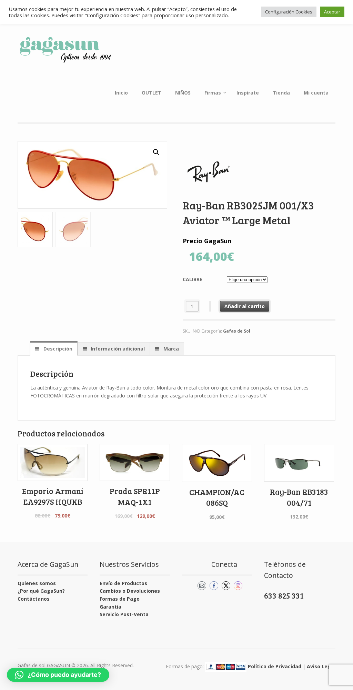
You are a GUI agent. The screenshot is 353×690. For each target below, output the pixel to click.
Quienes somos (37, 583)
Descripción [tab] (57, 348)
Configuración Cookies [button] (288, 12)
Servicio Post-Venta (124, 614)
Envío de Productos (123, 583)
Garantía (110, 606)
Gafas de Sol (236, 331)
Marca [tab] (170, 348)
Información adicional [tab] (117, 348)
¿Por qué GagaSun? (41, 591)
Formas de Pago (120, 598)
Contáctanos (34, 598)
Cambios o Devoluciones (130, 591)
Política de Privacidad (274, 666)
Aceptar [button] (332, 12)
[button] (156, 152)
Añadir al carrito (244, 306)
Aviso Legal (321, 666)
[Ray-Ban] (208, 172)
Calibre (192, 279)
